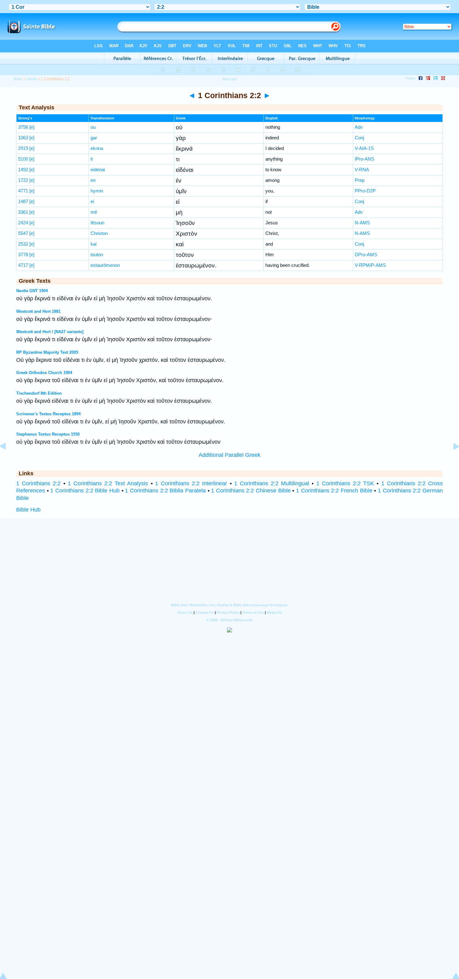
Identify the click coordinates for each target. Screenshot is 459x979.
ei (92, 201)
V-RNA (362, 169)
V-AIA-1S (364, 148)
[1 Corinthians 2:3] (451, 460)
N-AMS (362, 222)
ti (92, 159)
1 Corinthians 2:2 (38, 483)
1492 (23, 169)
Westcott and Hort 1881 (38, 311)
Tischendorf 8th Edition (39, 393)
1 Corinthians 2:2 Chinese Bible (251, 490)
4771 (23, 190)
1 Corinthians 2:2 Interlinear (191, 483)
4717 (23, 265)
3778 (23, 254)
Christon (99, 233)
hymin (97, 190)
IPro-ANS (364, 159)
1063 (23, 137)
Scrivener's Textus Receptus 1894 (48, 414)
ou (93, 127)
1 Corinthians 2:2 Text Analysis (108, 483)
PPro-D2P (365, 190)
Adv (359, 127)
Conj (359, 137)
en (93, 180)
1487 (23, 201)
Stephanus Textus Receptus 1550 (48, 434)
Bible (18, 79)
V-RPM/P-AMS (370, 265)
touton (97, 254)
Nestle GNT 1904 (32, 290)
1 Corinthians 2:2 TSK (345, 483)
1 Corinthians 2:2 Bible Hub (85, 490)
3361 (23, 212)
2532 (23, 244)
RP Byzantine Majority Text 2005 (47, 352)
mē (94, 212)
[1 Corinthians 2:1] (8, 460)
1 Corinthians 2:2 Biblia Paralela (165, 490)
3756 (23, 127)
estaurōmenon (105, 265)
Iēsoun (97, 222)
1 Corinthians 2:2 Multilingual (271, 483)
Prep (359, 180)
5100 (23, 159)
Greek (32, 79)
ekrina (97, 148)
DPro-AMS (366, 254)
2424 (23, 222)
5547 (23, 233)
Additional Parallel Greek (229, 455)
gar (94, 137)
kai (93, 244)
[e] (31, 127)
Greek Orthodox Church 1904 (44, 372)
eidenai (98, 169)
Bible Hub (28, 510)
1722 (23, 180)
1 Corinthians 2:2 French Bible (334, 490)
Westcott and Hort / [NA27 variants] (49, 331)
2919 (23, 148)
